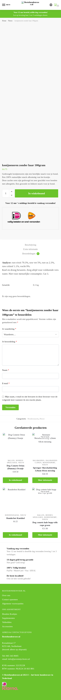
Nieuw (10, 21)
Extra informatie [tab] (30, 249)
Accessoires (7, 626)
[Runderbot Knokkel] (15, 500)
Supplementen (8, 618)
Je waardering (9, 329)
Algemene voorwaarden (12, 603)
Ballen (11, 460)
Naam (5, 370)
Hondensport (49, 462)
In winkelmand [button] (15, 480)
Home (4, 21)
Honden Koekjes (9, 614)
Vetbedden (6, 622)
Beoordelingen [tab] (30, 253)
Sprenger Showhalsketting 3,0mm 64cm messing (45, 469)
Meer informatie (45, 480)
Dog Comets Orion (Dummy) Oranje (15, 467)
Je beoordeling (9, 341)
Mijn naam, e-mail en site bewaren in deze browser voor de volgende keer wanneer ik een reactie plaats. (29, 398)
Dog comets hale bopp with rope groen (44, 523)
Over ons (6, 595)
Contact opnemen (10, 599)
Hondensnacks (33, 419)
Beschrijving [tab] (30, 245)
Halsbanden (38, 460)
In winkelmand (36, 193)
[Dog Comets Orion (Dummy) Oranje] (15, 445)
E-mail (6, 383)
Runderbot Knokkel (15, 518)
